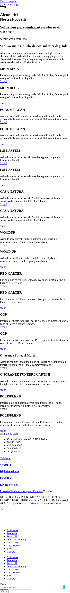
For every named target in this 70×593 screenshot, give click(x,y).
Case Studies (14, 545)
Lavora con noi (9, 484)
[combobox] (15, 587)
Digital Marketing (16, 539)
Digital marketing (10, 471)
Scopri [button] (3, 408)
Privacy (34, 503)
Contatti (11, 551)
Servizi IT (5, 464)
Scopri (3, 81)
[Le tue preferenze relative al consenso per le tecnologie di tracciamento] (64, 587)
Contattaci (6, 478)
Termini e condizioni (50, 503)
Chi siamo (12, 530)
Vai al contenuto (8, 1)
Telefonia (5, 458)
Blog (9, 548)
